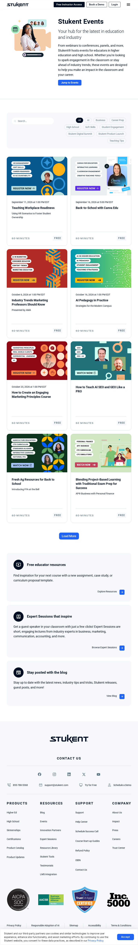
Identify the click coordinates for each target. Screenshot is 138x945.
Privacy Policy (95, 940)
